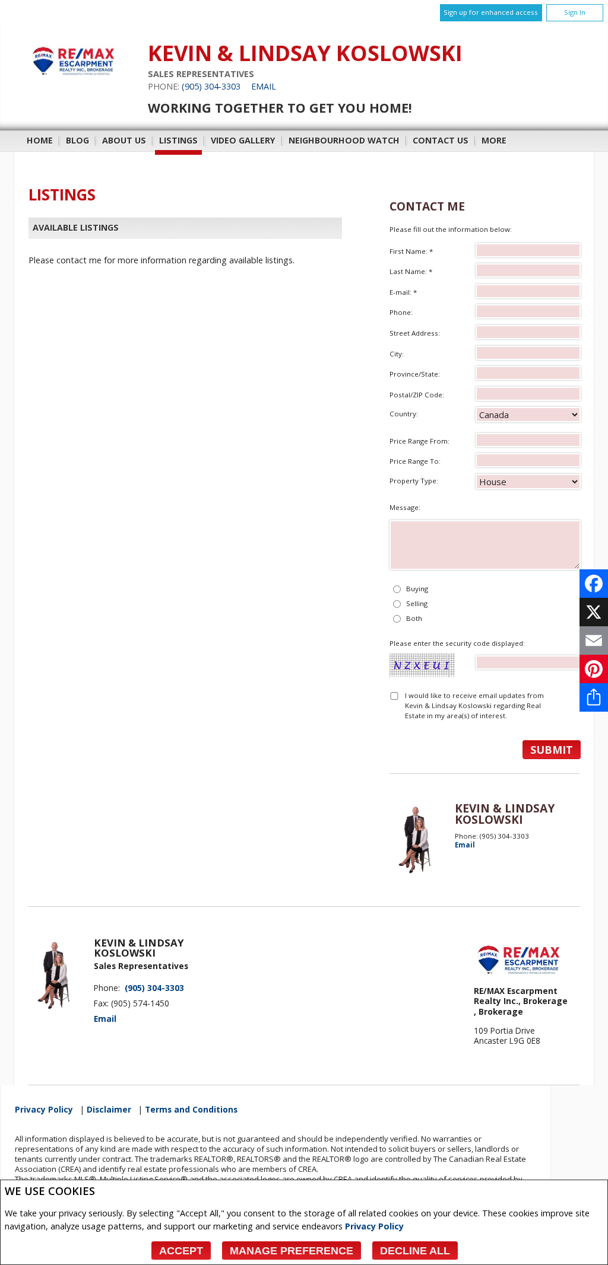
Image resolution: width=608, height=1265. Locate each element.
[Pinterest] (594, 669)
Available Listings (76, 227)
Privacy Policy (374, 1226)
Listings (178, 140)
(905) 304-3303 (211, 86)
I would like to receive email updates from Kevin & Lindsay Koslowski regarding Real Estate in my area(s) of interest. (474, 706)
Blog (77, 140)
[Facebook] (594, 583)
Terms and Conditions (191, 1109)
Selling (417, 603)
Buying (417, 588)
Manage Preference (291, 1251)
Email (263, 86)
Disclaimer (109, 1109)
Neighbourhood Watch (344, 140)
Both (414, 618)
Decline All (415, 1251)
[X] (594, 612)
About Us (124, 140)
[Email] (594, 640)
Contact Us (440, 140)
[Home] (73, 80)
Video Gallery (243, 140)
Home (40, 140)
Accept (181, 1251)
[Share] (594, 697)
